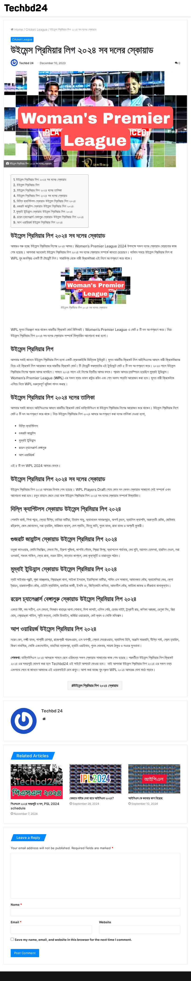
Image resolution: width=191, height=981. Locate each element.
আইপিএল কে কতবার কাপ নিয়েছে (145, 798)
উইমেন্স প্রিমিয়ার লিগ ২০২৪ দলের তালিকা (39, 190)
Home (18, 29)
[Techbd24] (25, 8)
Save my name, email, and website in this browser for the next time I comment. (73, 939)
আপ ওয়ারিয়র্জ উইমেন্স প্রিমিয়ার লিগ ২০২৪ (40, 222)
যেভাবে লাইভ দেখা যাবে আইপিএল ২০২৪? (92, 798)
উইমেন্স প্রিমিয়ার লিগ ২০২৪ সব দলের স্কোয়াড (41, 179)
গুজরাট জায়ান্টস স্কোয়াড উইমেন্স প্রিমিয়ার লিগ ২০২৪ (45, 206)
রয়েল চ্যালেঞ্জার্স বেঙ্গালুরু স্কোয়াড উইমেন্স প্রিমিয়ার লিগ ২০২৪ (50, 217)
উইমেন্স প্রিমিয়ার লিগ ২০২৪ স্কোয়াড (96, 685)
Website (105, 922)
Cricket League (37, 29)
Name (16, 904)
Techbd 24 (26, 63)
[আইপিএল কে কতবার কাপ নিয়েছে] (154, 778)
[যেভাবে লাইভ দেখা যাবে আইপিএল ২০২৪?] (96, 778)
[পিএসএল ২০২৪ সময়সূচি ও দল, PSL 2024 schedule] (37, 781)
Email (16, 922)
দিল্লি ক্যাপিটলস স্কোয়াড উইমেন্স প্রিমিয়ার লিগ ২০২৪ (46, 201)
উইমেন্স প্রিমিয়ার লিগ (28, 185)
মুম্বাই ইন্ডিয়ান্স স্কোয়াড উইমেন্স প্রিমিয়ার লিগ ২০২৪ (44, 211)
